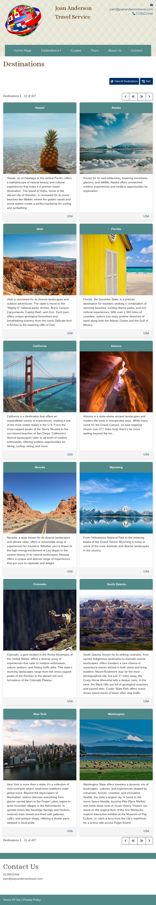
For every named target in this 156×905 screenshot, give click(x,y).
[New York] (39, 749)
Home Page (22, 50)
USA (70, 216)
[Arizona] (116, 381)
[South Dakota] (116, 619)
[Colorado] (39, 619)
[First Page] (133, 97)
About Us (114, 50)
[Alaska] (116, 143)
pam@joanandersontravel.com (131, 9)
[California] (39, 381)
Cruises (76, 50)
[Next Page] (149, 97)
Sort (148, 81)
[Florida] (116, 264)
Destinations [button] (50, 50)
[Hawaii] (39, 143)
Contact (136, 50)
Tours (94, 50)
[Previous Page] (125, 97)
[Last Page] (141, 97)
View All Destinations (126, 81)
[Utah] (39, 264)
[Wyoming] (116, 502)
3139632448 (11, 874)
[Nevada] (39, 502)
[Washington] (116, 749)
